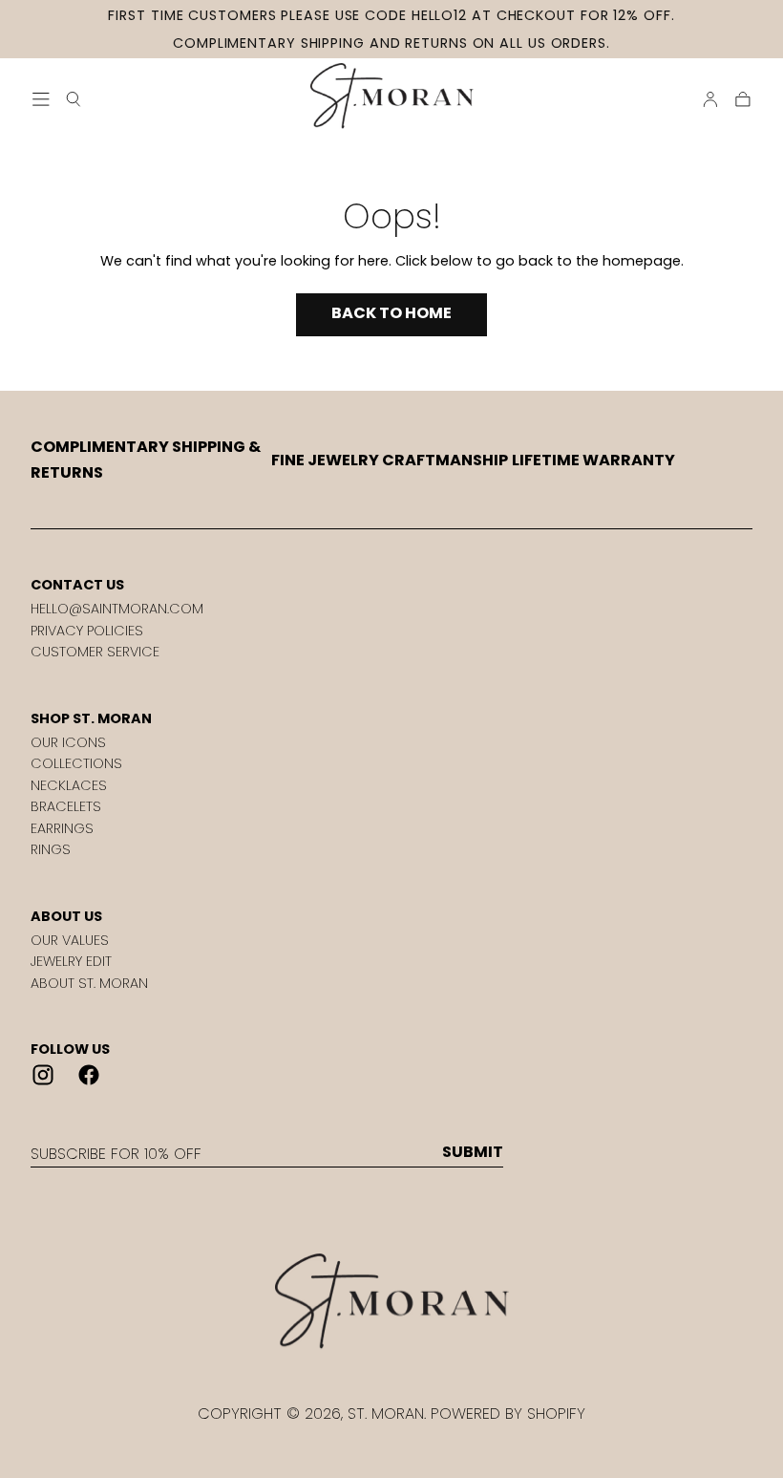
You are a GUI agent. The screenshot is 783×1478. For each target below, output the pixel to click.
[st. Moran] (391, 1301)
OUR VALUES (70, 940)
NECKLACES (69, 785)
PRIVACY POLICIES (87, 630)
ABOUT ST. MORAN (89, 983)
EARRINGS (62, 828)
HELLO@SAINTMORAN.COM (117, 608)
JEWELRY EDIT (71, 961)
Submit (472, 1152)
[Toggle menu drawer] (41, 99)
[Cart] (742, 99)
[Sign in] (710, 99)
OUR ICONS (68, 742)
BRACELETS (66, 806)
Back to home (391, 313)
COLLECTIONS (76, 763)
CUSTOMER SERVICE (95, 651)
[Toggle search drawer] (73, 99)
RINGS (51, 849)
